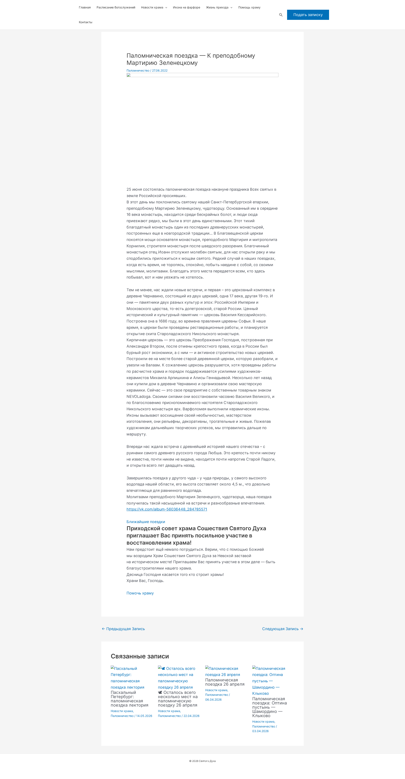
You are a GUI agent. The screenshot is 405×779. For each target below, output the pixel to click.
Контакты (85, 22)
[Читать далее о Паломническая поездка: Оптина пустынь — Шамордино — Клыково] (273, 680)
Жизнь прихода (217, 7)
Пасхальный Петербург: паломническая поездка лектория (129, 699)
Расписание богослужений (116, 7)
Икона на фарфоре (186, 7)
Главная (85, 7)
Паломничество (138, 70)
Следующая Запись (282, 629)
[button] (165, 7)
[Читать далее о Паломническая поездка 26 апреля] (226, 671)
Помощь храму (249, 7)
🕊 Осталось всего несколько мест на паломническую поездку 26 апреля (178, 699)
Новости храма (152, 7)
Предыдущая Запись (123, 629)
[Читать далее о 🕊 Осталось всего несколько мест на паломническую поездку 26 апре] (179, 677)
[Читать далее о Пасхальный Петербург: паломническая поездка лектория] (132, 677)
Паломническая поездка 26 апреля (224, 682)
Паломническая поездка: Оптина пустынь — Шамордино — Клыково (269, 707)
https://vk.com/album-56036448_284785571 (167, 509)
